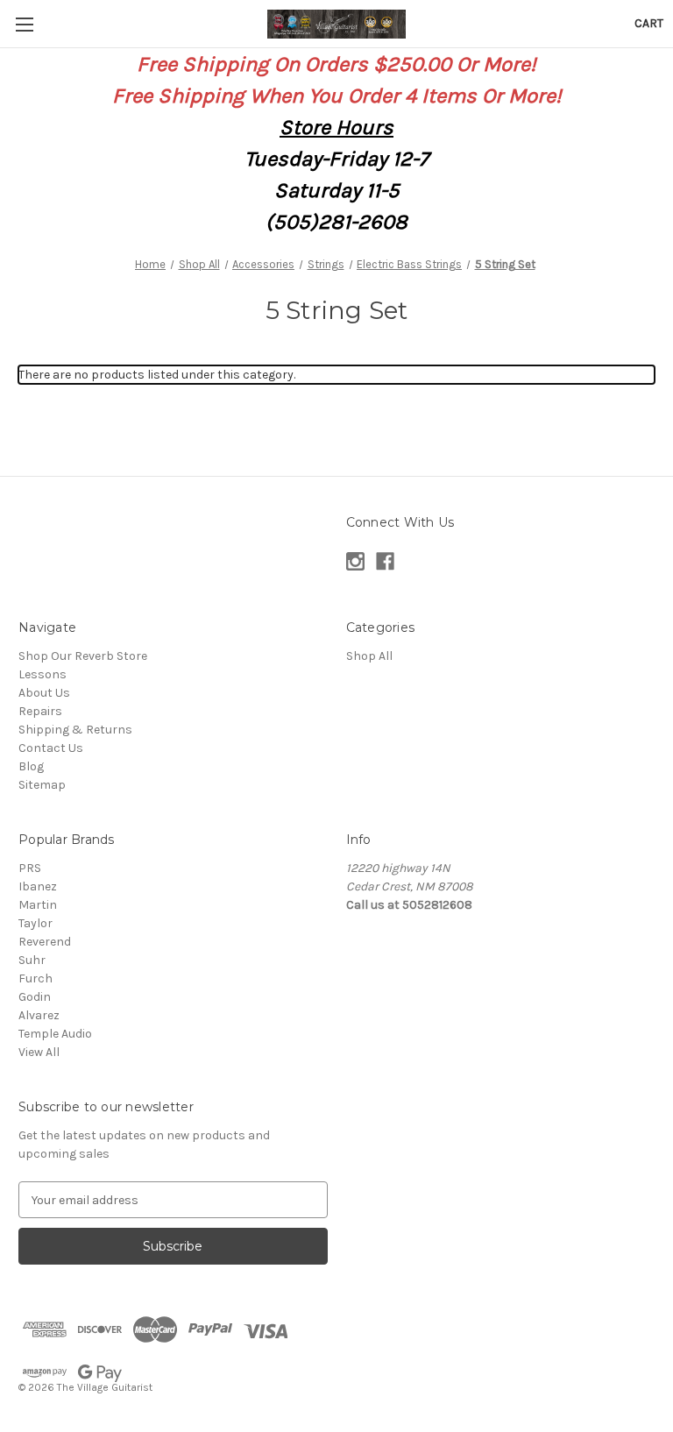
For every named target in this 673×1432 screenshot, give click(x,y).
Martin (37, 904)
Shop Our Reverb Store (82, 656)
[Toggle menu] (24, 24)
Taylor (35, 923)
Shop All (369, 656)
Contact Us (50, 748)
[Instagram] (355, 561)
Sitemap (42, 784)
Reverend (44, 941)
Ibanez (37, 886)
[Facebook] (385, 561)
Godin (34, 996)
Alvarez (39, 1015)
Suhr (32, 960)
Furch (35, 978)
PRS (29, 868)
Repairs (40, 711)
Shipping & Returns (75, 729)
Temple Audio (55, 1033)
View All (39, 1052)
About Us (44, 692)
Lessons (42, 674)
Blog (31, 766)
